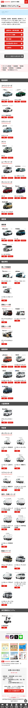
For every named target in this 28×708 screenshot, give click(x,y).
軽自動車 (16, 66)
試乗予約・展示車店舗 (12, 30)
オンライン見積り (7, 707)
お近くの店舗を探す (14, 691)
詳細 (4, 101)
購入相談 (8, 39)
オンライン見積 (10, 35)
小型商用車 (18, 68)
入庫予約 (8, 48)
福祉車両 (5, 68)
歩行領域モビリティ (13, 70)
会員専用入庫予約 (16, 707)
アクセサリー (10, 101)
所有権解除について (15, 697)
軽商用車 (11, 68)
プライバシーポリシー (6, 696)
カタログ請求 (21, 707)
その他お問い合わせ (12, 43)
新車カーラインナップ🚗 (10, 6)
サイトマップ (14, 696)
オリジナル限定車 (7, 66)
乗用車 (21, 66)
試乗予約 (2, 706)
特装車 (4, 70)
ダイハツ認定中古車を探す (13, 56)
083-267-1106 (14, 672)
